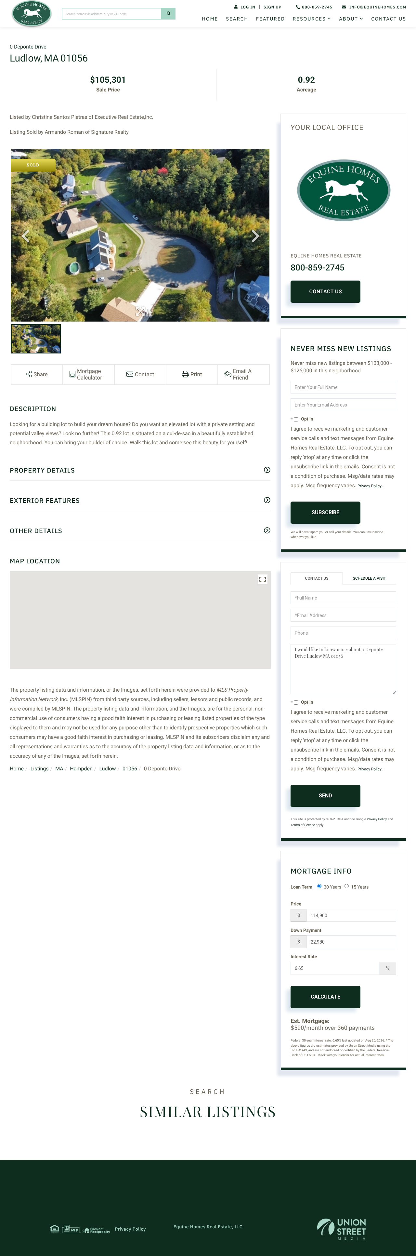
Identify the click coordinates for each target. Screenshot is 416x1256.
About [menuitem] (348, 19)
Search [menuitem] (237, 19)
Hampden (81, 769)
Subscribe (325, 512)
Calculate (325, 997)
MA (59, 769)
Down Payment (306, 930)
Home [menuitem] (210, 19)
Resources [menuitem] (309, 19)
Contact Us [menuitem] (388, 19)
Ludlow (107, 769)
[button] (169, 14)
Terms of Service (303, 825)
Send (325, 796)
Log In (247, 7)
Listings (40, 769)
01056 (130, 769)
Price (296, 904)
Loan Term (301, 887)
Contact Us (325, 291)
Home (17, 769)
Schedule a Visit (369, 578)
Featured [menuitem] (270, 19)
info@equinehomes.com (377, 7)
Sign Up (272, 7)
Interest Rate (304, 956)
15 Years (360, 887)
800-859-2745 (317, 7)
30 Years (332, 887)
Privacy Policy (370, 486)
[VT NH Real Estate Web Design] (341, 1229)
